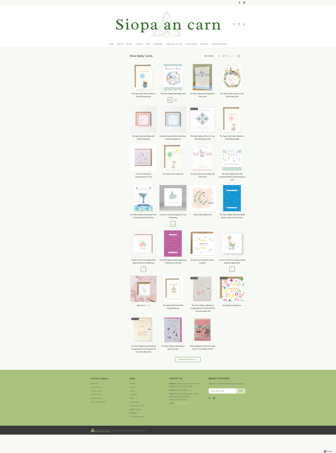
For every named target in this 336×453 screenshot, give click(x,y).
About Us (94, 383)
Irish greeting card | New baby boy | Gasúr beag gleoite (173, 138)
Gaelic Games (191, 44)
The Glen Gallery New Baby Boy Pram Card (202, 95)
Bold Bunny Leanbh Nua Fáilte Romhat (202, 262)
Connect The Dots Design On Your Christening (173, 216)
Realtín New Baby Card (202, 214)
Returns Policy (96, 398)
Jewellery (204, 44)
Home (111, 44)
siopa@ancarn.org (182, 403)
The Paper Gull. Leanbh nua (173, 174)
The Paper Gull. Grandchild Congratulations (173, 307)
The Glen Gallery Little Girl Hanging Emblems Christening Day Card (232, 177)
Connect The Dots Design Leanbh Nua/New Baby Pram (232, 262)
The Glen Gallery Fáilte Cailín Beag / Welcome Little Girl (173, 262)
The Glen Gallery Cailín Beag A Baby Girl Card (173, 348)
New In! (120, 44)
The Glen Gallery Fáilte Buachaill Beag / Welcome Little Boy (232, 216)
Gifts (148, 44)
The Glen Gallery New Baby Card (173, 93)
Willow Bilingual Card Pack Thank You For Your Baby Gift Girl (202, 348)
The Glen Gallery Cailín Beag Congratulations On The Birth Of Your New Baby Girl (202, 308)
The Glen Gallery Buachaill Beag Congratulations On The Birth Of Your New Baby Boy (143, 349)
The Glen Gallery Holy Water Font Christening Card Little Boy (143, 216)
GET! (241, 391)
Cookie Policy (96, 387)
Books (129, 44)
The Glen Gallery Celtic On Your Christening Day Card (202, 138)
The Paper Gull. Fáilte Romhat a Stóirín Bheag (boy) (143, 95)
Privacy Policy (96, 394)
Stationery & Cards (174, 44)
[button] (330, 451)
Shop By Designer (219, 44)
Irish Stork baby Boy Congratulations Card (143, 175)
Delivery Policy (96, 391)
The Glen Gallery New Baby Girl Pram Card (202, 175)
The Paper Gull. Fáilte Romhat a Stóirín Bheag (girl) (232, 138)
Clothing (139, 44)
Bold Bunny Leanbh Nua (232, 305)
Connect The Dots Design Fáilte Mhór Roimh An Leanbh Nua (143, 262)
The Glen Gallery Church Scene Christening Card (232, 95)
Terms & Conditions (98, 402)
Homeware (158, 44)
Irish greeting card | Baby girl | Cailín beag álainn (143, 138)
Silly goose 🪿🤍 (143, 305)
